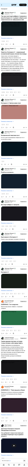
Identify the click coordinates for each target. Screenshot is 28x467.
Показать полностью (6, 38)
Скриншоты (7, 13)
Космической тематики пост (10, 135)
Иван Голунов (8, 425)
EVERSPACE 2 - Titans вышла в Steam (13, 390)
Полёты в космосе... (7, 172)
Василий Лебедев (9, 300)
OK (24, 460)
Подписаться (23, 13)
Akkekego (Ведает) (9, 12)
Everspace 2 (5, 272)
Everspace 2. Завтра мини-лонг (11, 103)
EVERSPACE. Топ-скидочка (9, 304)
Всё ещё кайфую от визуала (10, 204)
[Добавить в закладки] (5, 164)
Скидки (6, 302)
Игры (6, 49)
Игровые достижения (9, 339)
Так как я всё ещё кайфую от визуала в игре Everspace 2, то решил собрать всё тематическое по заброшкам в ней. (14, 18)
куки (10, 460)
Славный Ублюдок (9, 337)
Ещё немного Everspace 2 (9, 237)
